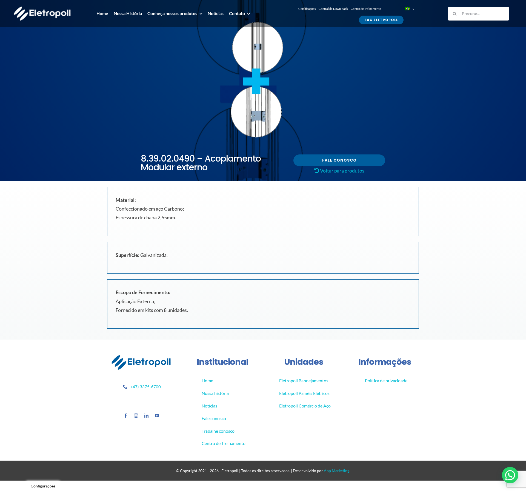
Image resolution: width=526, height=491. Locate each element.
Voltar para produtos (341, 171)
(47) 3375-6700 (146, 386)
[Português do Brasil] (409, 8)
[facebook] (126, 416)
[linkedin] (146, 416)
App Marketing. (337, 470)
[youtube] (157, 416)
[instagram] (136, 416)
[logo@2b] (42, 9)
